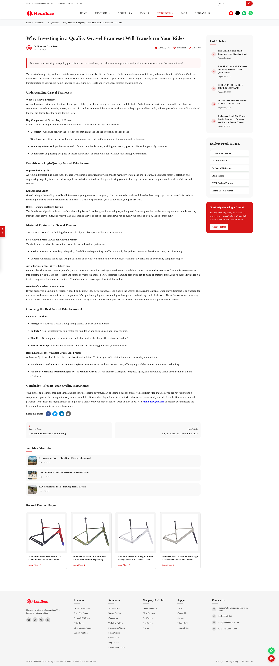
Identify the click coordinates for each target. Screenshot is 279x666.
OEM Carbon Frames (222, 183)
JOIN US (144, 13)
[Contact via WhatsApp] (271, 650)
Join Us (146, 628)
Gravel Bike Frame (82, 608)
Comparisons (113, 618)
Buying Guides (114, 613)
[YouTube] (231, 13)
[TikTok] (237, 13)
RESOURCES (164, 13)
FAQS (184, 13)
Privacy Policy (183, 623)
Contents (3, 231)
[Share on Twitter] (55, 413)
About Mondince (150, 608)
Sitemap (180, 618)
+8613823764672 (225, 616)
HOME (83, 13)
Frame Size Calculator (222, 191)
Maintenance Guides (116, 628)
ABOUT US (124, 13)
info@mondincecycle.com (228, 622)
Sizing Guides (114, 633)
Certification (148, 618)
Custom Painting (80, 633)
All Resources (114, 608)
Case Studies (148, 623)
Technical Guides (115, 623)
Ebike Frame (218, 176)
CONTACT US (202, 13)
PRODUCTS (101, 13)
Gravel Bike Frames (221, 153)
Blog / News (113, 642)
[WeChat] (244, 13)
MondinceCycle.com (153, 401)
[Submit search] (249, 3)
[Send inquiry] (271, 658)
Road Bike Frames (220, 161)
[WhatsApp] (250, 13)
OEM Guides (113, 637)
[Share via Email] (68, 413)
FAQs (179, 608)
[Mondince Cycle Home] (40, 13)
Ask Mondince (219, 227)
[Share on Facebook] (48, 413)
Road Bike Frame (81, 613)
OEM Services (149, 613)
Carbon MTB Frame (82, 618)
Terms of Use (182, 628)
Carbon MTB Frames (222, 168)
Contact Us (181, 613)
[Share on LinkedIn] (61, 413)
